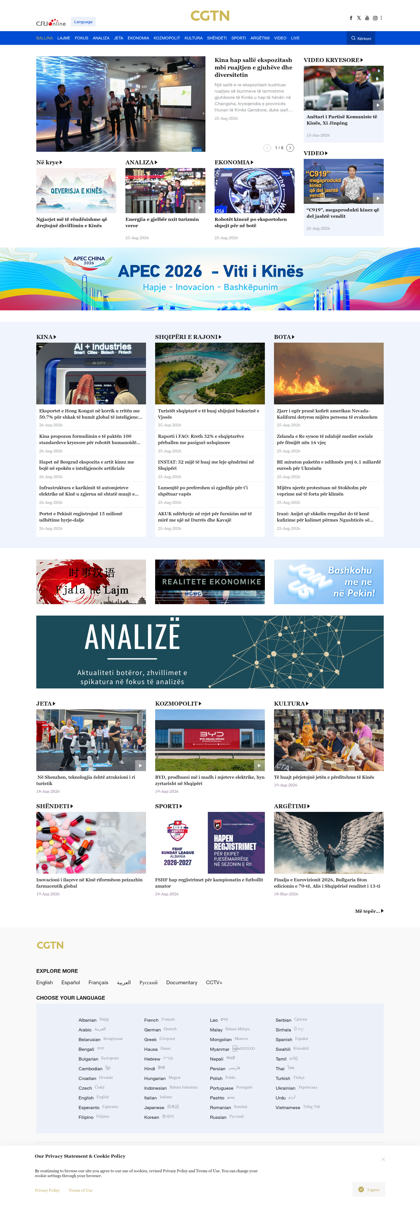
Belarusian (100, 1039)
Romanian (228, 1107)
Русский (148, 982)
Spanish (292, 1039)
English (44, 982)
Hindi (154, 1068)
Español (70, 982)
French (159, 1020)
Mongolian (229, 1039)
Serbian (291, 1020)
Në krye (47, 162)
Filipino (94, 1117)
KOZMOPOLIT (176, 703)
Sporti (167, 806)
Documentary (181, 982)
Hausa (157, 1049)
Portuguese (231, 1088)
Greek (159, 1039)
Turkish (290, 1078)
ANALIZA (139, 162)
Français (98, 982)
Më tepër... (367, 911)
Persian (225, 1068)
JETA (44, 703)
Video (314, 153)
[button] (267, 148)
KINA (44, 337)
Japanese (161, 1107)
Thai (285, 1068)
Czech (92, 1088)
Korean (159, 1117)
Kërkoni (364, 38)
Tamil (287, 1059)
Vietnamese (298, 1107)
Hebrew (158, 1059)
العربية (124, 982)
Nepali (222, 1059)
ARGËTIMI (290, 806)
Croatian (96, 1078)
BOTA (282, 337)
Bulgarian (99, 1059)
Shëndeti (52, 806)
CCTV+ (214, 982)
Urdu (285, 1098)
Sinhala (290, 1030)
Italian (158, 1098)
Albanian (94, 1020)
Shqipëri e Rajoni (186, 337)
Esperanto (98, 1107)
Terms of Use (81, 1190)
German (160, 1030)
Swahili (292, 1049)
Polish (222, 1078)
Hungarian (162, 1078)
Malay (230, 1030)
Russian (227, 1117)
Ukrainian (296, 1088)
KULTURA (289, 703)
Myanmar (232, 1049)
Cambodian (94, 1068)
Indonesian (170, 1088)
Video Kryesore (331, 60)
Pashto (222, 1098)
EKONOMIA (232, 162)
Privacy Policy (47, 1190)
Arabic (92, 1030)
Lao (219, 1020)
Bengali (91, 1049)
